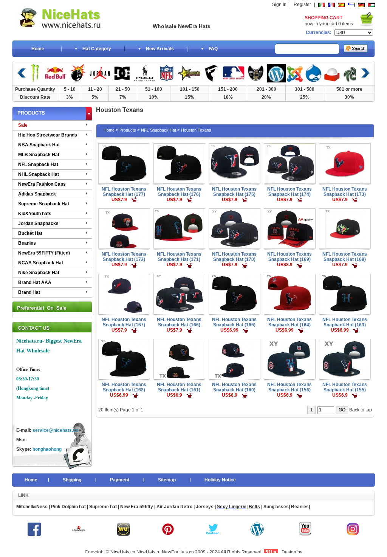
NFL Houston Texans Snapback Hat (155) (344, 387)
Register (302, 4)
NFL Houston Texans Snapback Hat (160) (234, 387)
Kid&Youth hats (34, 213)
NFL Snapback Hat (38, 164)
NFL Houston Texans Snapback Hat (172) (124, 256)
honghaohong (47, 449)
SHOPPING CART (323, 17)
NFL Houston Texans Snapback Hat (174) (289, 191)
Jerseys (205, 506)
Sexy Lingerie (231, 506)
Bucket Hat (30, 233)
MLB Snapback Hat (38, 154)
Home (37, 48)
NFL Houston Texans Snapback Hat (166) (179, 322)
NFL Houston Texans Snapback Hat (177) (124, 191)
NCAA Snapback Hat (40, 262)
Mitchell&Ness (32, 506)
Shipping (72, 480)
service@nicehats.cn (55, 430)
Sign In (279, 4)
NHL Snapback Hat (38, 174)
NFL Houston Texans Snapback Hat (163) (344, 322)
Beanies (27, 243)
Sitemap (167, 480)
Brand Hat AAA (34, 282)
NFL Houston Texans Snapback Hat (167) (124, 322)
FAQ (213, 48)
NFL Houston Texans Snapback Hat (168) (344, 256)
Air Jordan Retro (173, 506)
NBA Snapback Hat (39, 144)
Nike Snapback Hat (38, 272)
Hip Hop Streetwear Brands (47, 135)
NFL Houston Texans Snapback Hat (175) (234, 191)
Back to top (360, 410)
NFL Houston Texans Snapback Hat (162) (124, 387)
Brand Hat (29, 292)
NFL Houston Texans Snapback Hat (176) (179, 191)
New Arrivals (160, 48)
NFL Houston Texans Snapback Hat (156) (289, 387)
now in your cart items (329, 23)
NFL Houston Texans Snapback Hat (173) (344, 191)
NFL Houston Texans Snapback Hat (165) (234, 322)
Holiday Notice (220, 480)
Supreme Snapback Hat (43, 203)
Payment (119, 480)
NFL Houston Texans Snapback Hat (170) (234, 256)
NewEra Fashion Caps (42, 184)
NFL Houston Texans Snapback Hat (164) (289, 322)
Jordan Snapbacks (38, 223)
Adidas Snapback (37, 194)
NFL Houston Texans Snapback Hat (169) (289, 256)
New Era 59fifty (136, 506)
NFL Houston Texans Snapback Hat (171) (179, 256)
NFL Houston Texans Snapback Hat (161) (179, 387)
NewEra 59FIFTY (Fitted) (44, 253)
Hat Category (96, 48)
